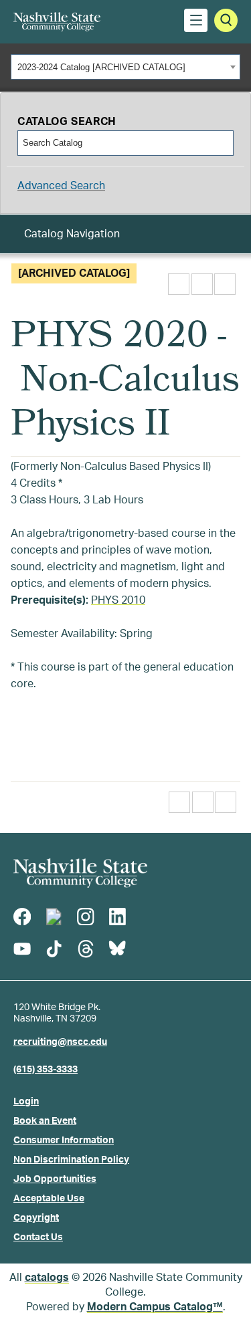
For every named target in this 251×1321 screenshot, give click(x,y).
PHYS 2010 (118, 600)
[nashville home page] (80, 873)
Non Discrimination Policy (71, 1160)
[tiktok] (53, 948)
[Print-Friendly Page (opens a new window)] (202, 284)
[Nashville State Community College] (56, 21)
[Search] (222, 143)
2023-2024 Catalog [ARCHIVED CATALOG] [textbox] (101, 67)
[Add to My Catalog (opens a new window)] (178, 284)
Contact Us (38, 1237)
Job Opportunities (54, 1179)
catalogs (47, 1277)
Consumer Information (63, 1140)
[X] (53, 916)
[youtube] (22, 948)
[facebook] (22, 916)
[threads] (85, 948)
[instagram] (85, 916)
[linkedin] (117, 916)
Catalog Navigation (72, 234)
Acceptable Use (48, 1198)
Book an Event (44, 1121)
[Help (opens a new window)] (225, 284)
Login (26, 1101)
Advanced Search (61, 186)
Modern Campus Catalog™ (155, 1307)
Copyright (36, 1218)
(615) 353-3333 (45, 1069)
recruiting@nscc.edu (60, 1042)
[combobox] (125, 67)
